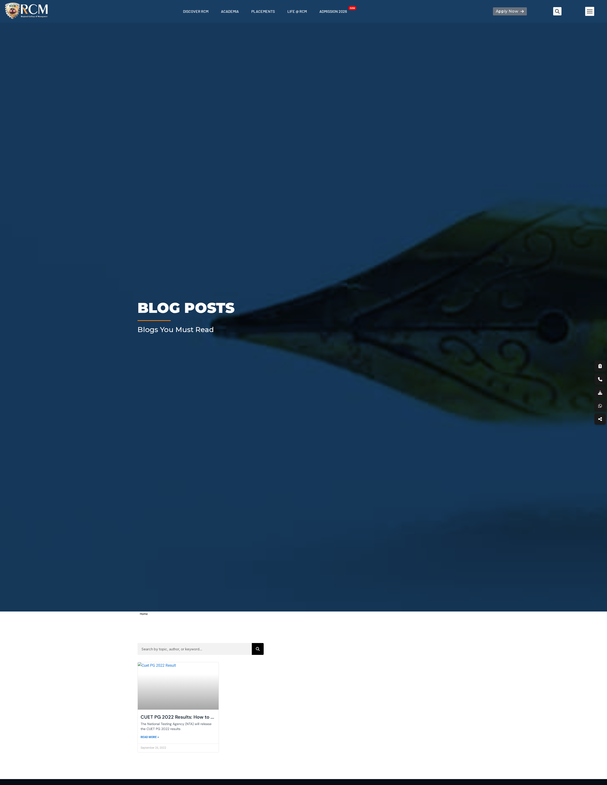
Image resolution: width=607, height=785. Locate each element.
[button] (557, 11)
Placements (263, 11)
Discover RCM (195, 11)
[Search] (258, 649)
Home (144, 614)
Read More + (150, 737)
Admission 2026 (333, 11)
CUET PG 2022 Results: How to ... (177, 717)
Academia (230, 11)
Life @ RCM (297, 11)
